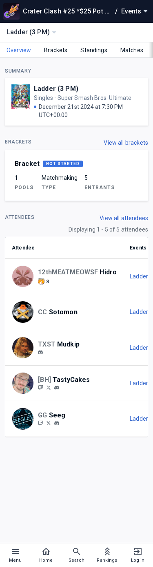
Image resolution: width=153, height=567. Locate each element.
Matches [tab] (131, 50)
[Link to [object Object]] (25, 276)
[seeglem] (40, 422)
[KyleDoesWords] (48, 387)
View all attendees (124, 218)
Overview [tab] (19, 50)
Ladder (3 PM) (56, 89)
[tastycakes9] (40, 387)
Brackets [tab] (55, 50)
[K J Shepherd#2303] (56, 388)
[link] (40, 352)
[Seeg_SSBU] (48, 422)
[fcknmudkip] (40, 352)
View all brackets (126, 142)
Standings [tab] (93, 50)
